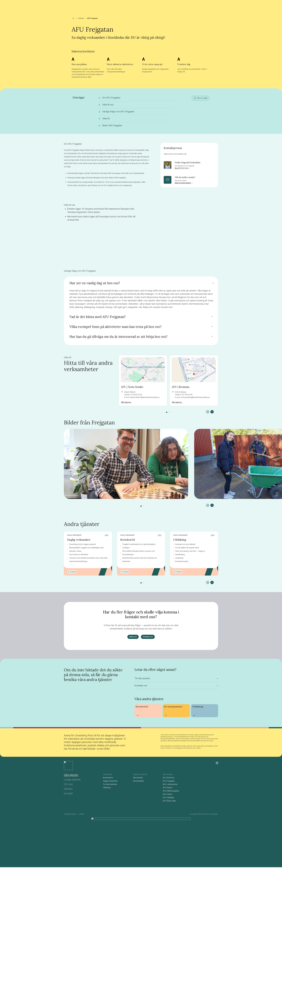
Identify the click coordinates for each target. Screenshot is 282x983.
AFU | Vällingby (168, 797)
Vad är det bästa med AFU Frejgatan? (97, 317)
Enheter (81, 18)
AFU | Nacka (167, 788)
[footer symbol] (68, 765)
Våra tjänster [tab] (71, 774)
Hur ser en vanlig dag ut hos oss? (94, 283)
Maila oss (133, 637)
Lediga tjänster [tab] (72, 779)
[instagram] (217, 763)
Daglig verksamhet (78, 539)
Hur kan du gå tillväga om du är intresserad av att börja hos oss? (118, 337)
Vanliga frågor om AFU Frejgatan (118, 111)
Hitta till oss (108, 104)
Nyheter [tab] (68, 788)
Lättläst (81, 814)
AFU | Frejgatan (168, 781)
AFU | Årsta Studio (132, 387)
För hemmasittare (110, 784)
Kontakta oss (148, 637)
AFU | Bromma (180, 387)
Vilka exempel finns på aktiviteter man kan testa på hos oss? (115, 327)
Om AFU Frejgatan (111, 97)
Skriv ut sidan (202, 98)
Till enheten (126, 402)
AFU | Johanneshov (170, 784)
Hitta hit (106, 118)
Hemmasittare (138, 781)
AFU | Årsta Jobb (169, 801)
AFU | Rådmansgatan (171, 791)
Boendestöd (127, 539)
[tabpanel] (160, 788)
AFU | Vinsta (167, 794)
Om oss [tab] (68, 784)
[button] (166, 412)
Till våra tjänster (142, 678)
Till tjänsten (73, 571)
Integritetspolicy (70, 814)
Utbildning (179, 539)
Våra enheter (138, 778)
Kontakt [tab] (68, 793)
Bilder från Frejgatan (112, 125)
